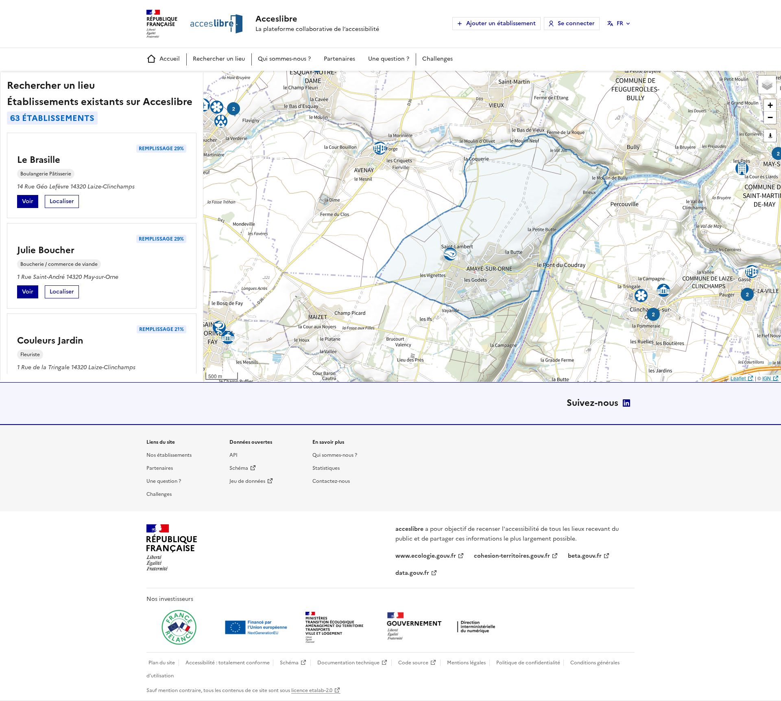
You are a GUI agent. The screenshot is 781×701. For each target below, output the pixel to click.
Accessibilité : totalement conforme (227, 662)
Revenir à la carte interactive (267, 80)
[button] (767, 85)
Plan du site (161, 662)
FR (620, 23)
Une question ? (388, 59)
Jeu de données (247, 481)
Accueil (169, 59)
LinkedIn (626, 403)
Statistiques (326, 468)
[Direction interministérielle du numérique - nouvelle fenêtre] (443, 626)
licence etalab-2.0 (311, 690)
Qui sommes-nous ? (284, 59)
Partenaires (339, 59)
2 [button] (233, 108)
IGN (766, 378)
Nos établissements (169, 455)
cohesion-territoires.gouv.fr (512, 556)
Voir (30, 202)
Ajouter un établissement (501, 23)
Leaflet (738, 378)
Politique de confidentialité (528, 662)
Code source (413, 662)
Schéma (238, 468)
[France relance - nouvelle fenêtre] (179, 627)
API (233, 455)
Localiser (64, 202)
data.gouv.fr (412, 573)
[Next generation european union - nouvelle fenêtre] (257, 627)
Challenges (437, 59)
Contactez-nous (331, 481)
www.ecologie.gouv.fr (425, 556)
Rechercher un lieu (219, 59)
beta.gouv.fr (585, 556)
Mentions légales (466, 662)
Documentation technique (348, 662)
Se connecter (576, 23)
